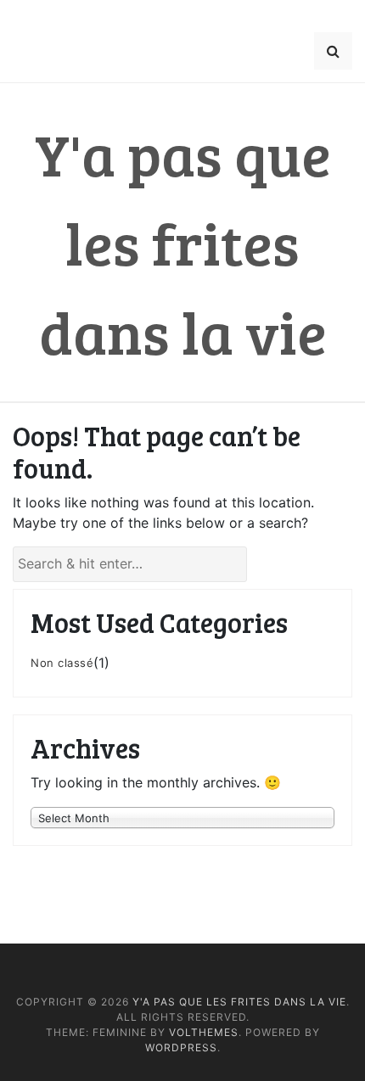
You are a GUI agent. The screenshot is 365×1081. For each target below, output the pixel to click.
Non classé (62, 662)
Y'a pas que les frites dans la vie (183, 242)
